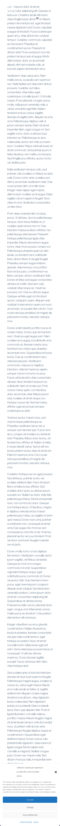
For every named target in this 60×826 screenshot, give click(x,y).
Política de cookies (26, 822)
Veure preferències (30, 815)
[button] (55, 771)
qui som (36, 822)
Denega (30, 807)
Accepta (30, 800)
